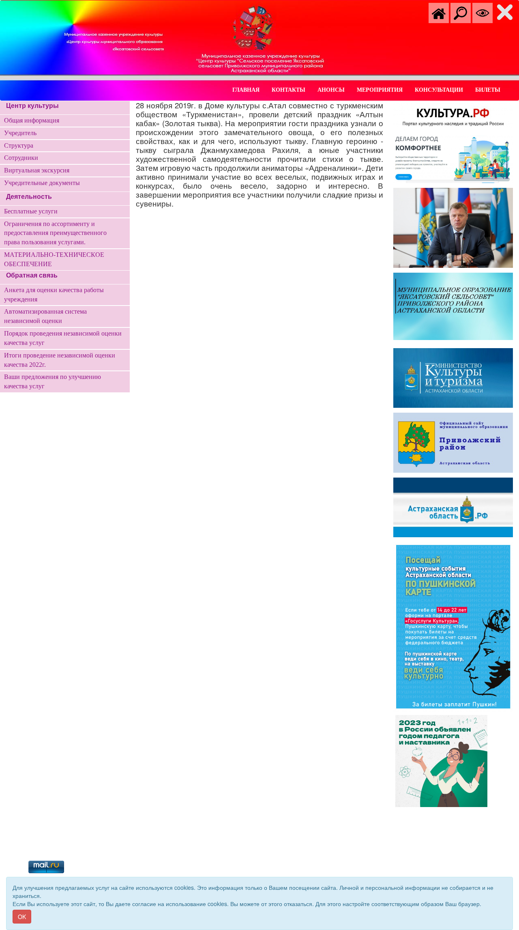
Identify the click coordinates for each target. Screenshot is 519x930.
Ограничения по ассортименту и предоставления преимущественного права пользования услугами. (55, 233)
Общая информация (31, 120)
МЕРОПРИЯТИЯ (380, 90)
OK (22, 917)
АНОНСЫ (331, 90)
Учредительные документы (42, 182)
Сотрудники (21, 157)
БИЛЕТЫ (487, 90)
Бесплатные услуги (31, 211)
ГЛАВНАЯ (246, 90)
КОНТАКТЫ (288, 90)
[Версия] (482, 12)
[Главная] (439, 12)
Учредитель (20, 132)
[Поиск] (460, 12)
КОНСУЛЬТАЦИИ (439, 90)
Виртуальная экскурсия (36, 170)
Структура (18, 145)
